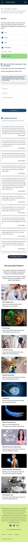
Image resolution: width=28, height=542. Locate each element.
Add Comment (14, 110)
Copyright (17, 534)
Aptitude (14, 8)
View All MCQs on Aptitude (16, 256)
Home (2, 8)
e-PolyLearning (10, 2)
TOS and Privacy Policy (7, 539)
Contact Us (10, 534)
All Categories (8, 8)
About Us (4, 534)
